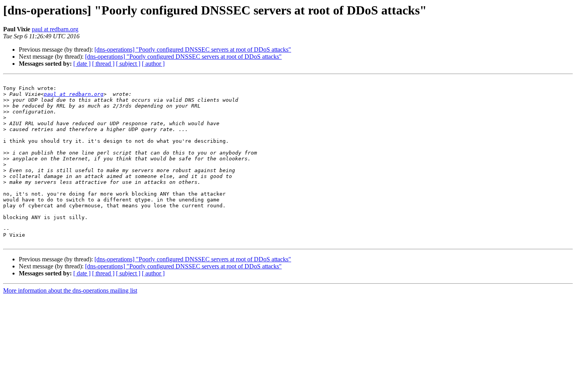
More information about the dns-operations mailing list (70, 290)
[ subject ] (128, 63)
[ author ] (153, 63)
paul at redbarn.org (55, 29)
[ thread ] (103, 63)
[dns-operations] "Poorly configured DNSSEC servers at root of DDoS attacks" (192, 49)
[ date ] (82, 63)
